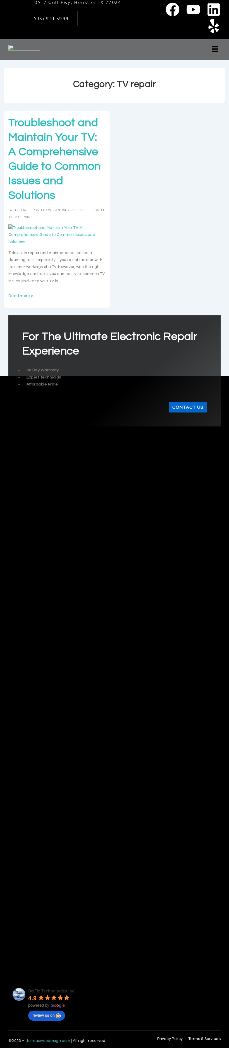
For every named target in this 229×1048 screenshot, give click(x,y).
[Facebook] (173, 9)
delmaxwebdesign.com (47, 1041)
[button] (215, 50)
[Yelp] (214, 26)
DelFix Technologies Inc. (51, 991)
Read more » (20, 296)
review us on (43, 1015)
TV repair (22, 217)
